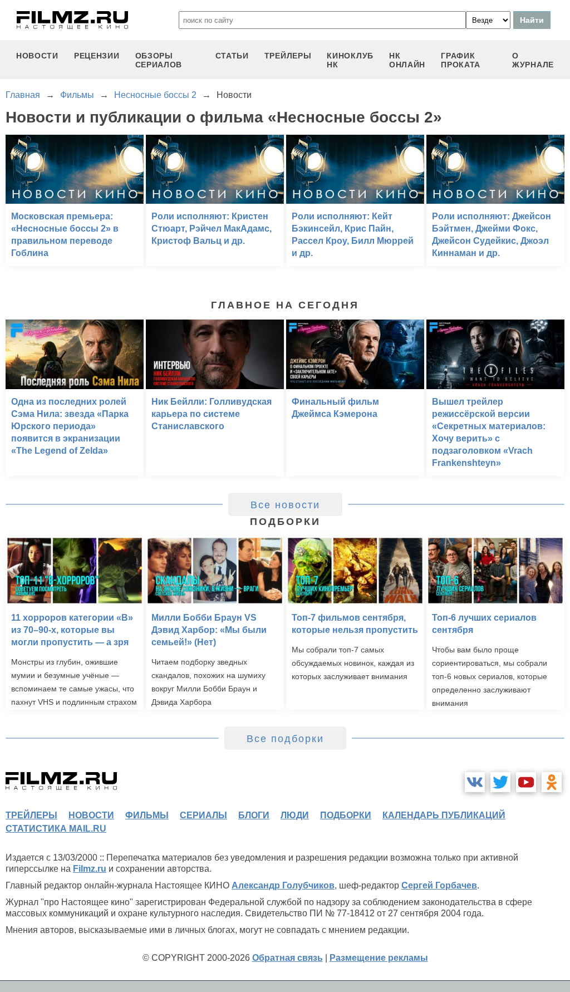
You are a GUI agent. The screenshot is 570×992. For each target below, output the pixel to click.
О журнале (533, 60)
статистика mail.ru (56, 828)
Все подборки (285, 738)
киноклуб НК (350, 60)
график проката (460, 60)
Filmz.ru (89, 868)
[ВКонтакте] (475, 782)
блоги (253, 815)
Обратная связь (287, 957)
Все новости (285, 504)
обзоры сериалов (159, 60)
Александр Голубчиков (283, 885)
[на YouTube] (526, 782)
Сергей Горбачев (439, 885)
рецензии (97, 55)
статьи (232, 55)
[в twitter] (500, 782)
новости (37, 55)
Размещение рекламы (379, 957)
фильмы (147, 815)
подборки (345, 815)
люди (295, 815)
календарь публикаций (443, 815)
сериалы (203, 815)
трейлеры (288, 55)
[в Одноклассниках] (552, 782)
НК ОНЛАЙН (407, 60)
